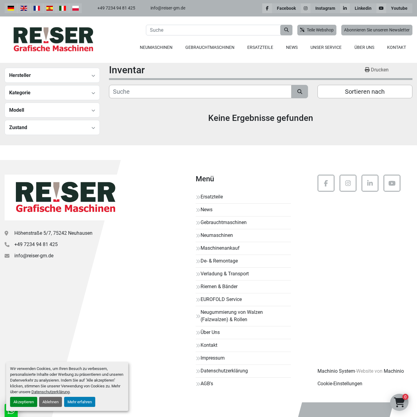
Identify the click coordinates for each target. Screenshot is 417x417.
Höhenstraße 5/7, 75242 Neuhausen (53, 233)
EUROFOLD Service (221, 299)
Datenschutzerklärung (50, 392)
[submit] (286, 30)
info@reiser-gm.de (167, 7)
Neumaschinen (156, 47)
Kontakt (396, 47)
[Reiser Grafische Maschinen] (64, 197)
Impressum (213, 358)
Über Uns (364, 47)
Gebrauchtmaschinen (209, 47)
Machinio (394, 371)
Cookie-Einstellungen (339, 383)
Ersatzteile (260, 47)
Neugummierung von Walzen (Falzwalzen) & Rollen (232, 315)
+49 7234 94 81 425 (116, 7)
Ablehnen (50, 402)
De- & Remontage (219, 261)
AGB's (207, 383)
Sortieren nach (365, 91)
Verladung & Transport (225, 274)
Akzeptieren (23, 402)
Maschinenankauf (220, 248)
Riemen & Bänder (219, 286)
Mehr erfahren (79, 402)
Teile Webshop (320, 30)
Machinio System (336, 371)
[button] (156, 47)
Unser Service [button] (326, 47)
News (292, 47)
